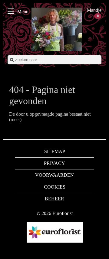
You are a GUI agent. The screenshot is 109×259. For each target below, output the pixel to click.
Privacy (54, 163)
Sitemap (54, 151)
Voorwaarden (54, 175)
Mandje (94, 13)
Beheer (54, 198)
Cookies (54, 186)
